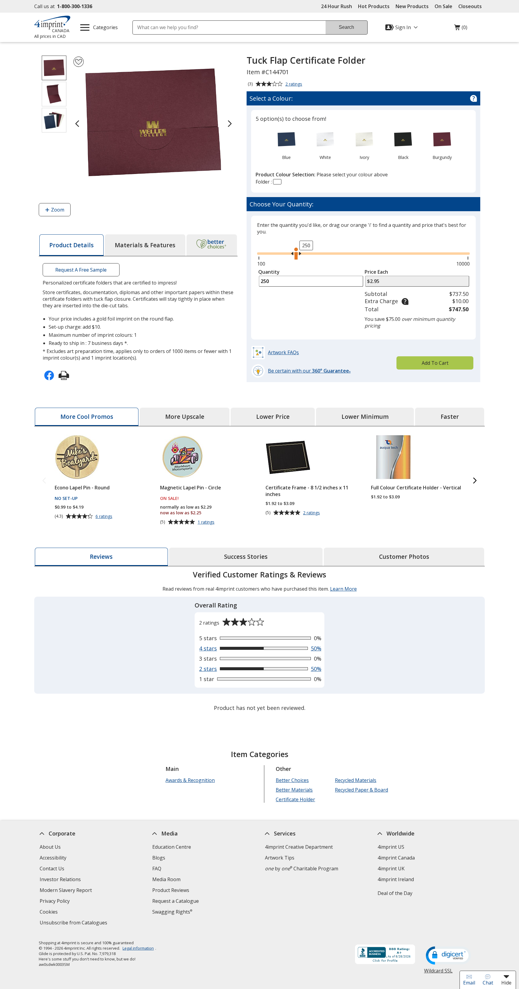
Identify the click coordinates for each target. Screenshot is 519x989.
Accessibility (53, 857)
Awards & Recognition (190, 780)
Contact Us (52, 868)
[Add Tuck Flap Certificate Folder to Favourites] (78, 62)
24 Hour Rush (336, 6)
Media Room (166, 879)
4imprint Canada (396, 857)
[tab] (71, 245)
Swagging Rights (172, 911)
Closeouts (470, 6)
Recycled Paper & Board (361, 790)
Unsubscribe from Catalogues (74, 923)
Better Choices (292, 780)
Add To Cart (435, 363)
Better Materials (294, 790)
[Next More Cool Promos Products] (475, 481)
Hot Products (374, 6)
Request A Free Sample (81, 269)
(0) (460, 29)
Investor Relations (61, 880)
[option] (286, 144)
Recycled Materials (355, 780)
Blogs (158, 857)
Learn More (343, 589)
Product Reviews (170, 890)
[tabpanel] (259, 641)
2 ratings (294, 84)
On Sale (443, 6)
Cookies (49, 912)
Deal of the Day (395, 893)
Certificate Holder (295, 799)
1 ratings (207, 522)
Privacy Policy (55, 902)
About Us (50, 847)
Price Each (376, 272)
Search (346, 27)
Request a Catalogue (175, 901)
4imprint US (391, 847)
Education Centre (171, 847)
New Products (412, 6)
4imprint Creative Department (299, 847)
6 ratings (105, 516)
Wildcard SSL (438, 972)
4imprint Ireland (396, 879)
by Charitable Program (301, 868)
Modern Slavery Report (66, 891)
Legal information (138, 948)
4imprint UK (391, 868)
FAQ (156, 868)
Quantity (269, 272)
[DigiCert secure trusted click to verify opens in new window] (448, 956)
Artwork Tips (279, 857)
